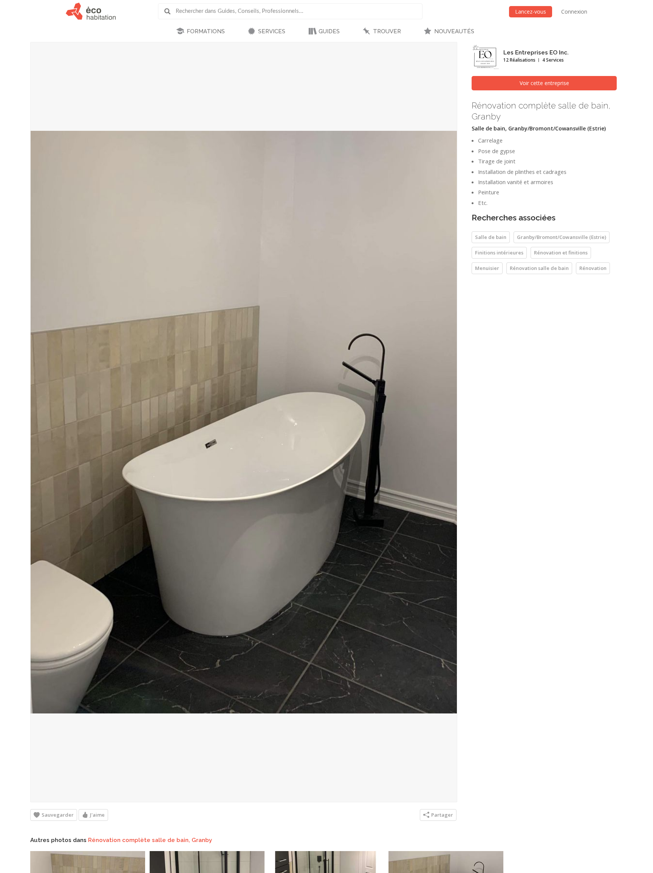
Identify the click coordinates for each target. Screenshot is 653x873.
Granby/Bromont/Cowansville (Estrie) (561, 237)
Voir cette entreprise (544, 83)
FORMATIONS (206, 31)
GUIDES (329, 31)
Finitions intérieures (499, 252)
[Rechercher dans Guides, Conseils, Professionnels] (170, 11)
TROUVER (387, 31)
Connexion (574, 11)
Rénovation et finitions (561, 252)
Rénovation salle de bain (539, 268)
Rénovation (593, 268)
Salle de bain (490, 237)
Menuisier (487, 268)
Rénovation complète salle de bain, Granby (150, 840)
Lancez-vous (530, 11)
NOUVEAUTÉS (454, 31)
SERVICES (271, 31)
